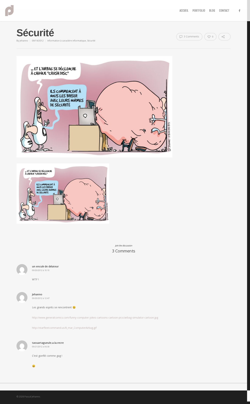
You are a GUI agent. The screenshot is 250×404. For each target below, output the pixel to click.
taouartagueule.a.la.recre (48, 342)
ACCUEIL (184, 10)
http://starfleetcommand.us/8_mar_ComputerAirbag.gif (64, 327)
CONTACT (224, 10)
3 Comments (191, 36)
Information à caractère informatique (66, 40)
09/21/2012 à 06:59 (40, 346)
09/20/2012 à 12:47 (40, 298)
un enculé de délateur (45, 266)
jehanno (24, 40)
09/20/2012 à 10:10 (40, 270)
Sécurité (91, 40)
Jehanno (37, 294)
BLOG (212, 10)
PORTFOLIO (199, 10)
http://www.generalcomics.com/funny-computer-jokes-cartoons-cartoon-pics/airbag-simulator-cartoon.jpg (95, 317)
